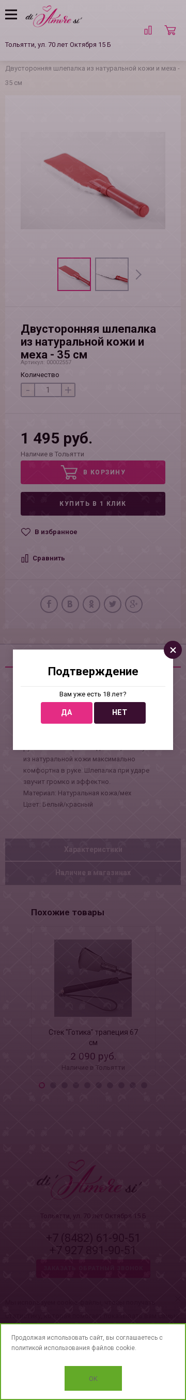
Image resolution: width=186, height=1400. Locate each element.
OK (93, 1378)
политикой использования (50, 1348)
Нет (119, 712)
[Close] (173, 650)
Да (66, 712)
